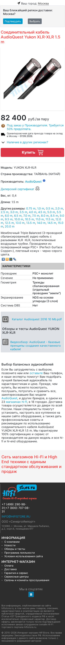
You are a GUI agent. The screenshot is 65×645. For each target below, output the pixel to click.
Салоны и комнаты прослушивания (26, 580)
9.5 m (9, 219)
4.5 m (42, 212)
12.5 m (9, 223)
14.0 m (41, 223)
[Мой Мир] (11, 258)
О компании (12, 541)
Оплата (8, 565)
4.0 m (32, 212)
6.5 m (18, 215)
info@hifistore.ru (16, 516)
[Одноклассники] (7, 258)
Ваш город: (35, 3)
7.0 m (27, 215)
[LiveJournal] (15, 258)
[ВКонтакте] (3, 258)
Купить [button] (29, 152)
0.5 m (50, 208)
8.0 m (45, 215)
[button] (32, 127)
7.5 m (35, 215)
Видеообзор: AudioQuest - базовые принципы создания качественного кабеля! (35, 345)
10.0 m (18, 219)
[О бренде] (44, 180)
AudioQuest (33, 181)
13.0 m (20, 223)
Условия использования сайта (23, 556)
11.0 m (40, 219)
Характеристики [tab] (16, 266)
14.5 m (51, 223)
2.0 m (59, 208)
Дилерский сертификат (18, 189)
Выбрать (34, 21)
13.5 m (30, 223)
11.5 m (50, 219)
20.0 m (9, 226)
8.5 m (54, 215)
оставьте (36, 373)
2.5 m (4, 212)
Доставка (10, 569)
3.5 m (23, 212)
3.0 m (14, 212)
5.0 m (51, 212)
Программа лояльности (19, 552)
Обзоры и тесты (14, 548)
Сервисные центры (16, 576)
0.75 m (31, 208)
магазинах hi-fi (16, 402)
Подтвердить (13, 21)
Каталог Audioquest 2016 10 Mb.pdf (37, 319)
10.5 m (29, 219)
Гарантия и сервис (16, 572)
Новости (10, 545)
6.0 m (8, 215)
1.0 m (40, 208)
